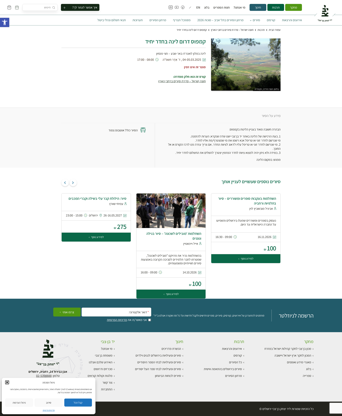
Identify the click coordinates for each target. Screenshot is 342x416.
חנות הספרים (221, 7)
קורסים (271, 20)
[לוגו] (325, 11)
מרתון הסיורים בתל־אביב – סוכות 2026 (220, 20)
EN (198, 7)
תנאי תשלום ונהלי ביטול (111, 20)
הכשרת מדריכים (171, 349)
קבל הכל (78, 402)
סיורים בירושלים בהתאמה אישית (223, 369)
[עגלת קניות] (9, 7)
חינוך (258, 7)
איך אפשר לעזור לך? (84, 7)
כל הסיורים (235, 362)
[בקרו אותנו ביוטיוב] (177, 7)
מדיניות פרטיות (49, 410)
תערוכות (138, 20)
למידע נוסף (246, 258)
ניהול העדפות (19, 402)
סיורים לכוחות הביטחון (168, 376)
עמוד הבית (275, 30)
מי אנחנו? (239, 7)
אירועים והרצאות (292, 20)
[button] (4, 22)
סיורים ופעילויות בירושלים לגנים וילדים (158, 355)
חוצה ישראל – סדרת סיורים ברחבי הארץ (232, 30)
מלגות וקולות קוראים (100, 376)
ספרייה (307, 376)
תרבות (276, 7)
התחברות (106, 389)
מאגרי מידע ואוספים (299, 362)
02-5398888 (44, 376)
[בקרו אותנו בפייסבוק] (183, 7)
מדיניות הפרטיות (117, 319)
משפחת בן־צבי (103, 355)
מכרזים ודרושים (103, 369)
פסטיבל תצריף (182, 20)
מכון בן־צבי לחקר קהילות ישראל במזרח (288, 349)
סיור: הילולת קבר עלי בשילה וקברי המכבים (97, 198)
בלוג (206, 7)
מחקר (293, 7)
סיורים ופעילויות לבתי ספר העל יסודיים (158, 369)
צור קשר (107, 382)
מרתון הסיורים (157, 20)
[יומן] (17, 7)
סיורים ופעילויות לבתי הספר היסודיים (159, 362)
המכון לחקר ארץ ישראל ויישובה (292, 355)
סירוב (48, 402)
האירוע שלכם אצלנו (100, 362)
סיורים (256, 20)
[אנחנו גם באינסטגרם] (171, 7)
